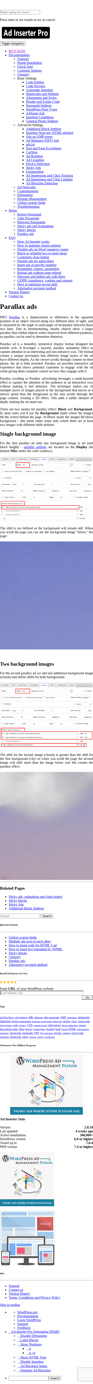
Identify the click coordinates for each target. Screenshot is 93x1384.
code (15, 1025)
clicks (74, 1021)
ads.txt (30, 144)
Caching (31, 152)
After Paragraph (28, 218)
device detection (70, 1025)
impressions (83, 1029)
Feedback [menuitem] (23, 1328)
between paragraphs (42, 1021)
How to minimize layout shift (37, 284)
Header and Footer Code (43, 101)
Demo (13, 210)
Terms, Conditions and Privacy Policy (34, 1297)
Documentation (19, 55)
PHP (36, 1033)
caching (66, 1021)
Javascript (15, 1033)
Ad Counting (35, 160)
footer (29, 1029)
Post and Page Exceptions (43, 148)
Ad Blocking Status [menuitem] (33, 1366)
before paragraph (21, 1021)
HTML (72, 1029)
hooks (64, 1029)
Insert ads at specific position (36, 265)
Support (14, 1286)
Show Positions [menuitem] (31, 1344)
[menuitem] (51, 1378)
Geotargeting (35, 171)
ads (31, 1017)
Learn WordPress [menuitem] (29, 1320)
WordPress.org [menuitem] (27, 1312)
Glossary (23, 74)
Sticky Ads (33, 168)
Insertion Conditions (40, 117)
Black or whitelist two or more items (42, 253)
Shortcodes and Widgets (42, 94)
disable (82, 1025)
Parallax (14, 317)
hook (58, 1029)
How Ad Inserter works (33, 241)
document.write (9, 1029)
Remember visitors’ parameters (38, 269)
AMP (63, 1017)
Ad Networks (26, 187)
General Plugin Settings (42, 121)
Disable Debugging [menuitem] (33, 1336)
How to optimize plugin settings (39, 245)
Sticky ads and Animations (35, 226)
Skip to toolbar (10, 1305)
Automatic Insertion (39, 90)
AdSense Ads (35, 113)
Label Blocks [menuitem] (29, 1340)
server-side (77, 1033)
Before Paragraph (29, 214)
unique (32, 1037)
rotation (66, 1033)
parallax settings (35, 447)
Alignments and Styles (41, 98)
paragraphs (27, 1033)
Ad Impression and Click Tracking (49, 175)
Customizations (27, 191)
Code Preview (35, 86)
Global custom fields (31, 203)
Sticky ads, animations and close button (35, 896)
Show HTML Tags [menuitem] (33, 1357)
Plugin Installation (29, 63)
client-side (84, 1021)
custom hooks (40, 1025)
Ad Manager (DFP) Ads (42, 140)
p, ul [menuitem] (32, 1353)
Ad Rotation (34, 156)
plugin (58, 1033)
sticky (25, 1036)
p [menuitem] (30, 1348)
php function (46, 1033)
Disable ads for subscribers (35, 261)
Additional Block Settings (43, 129)
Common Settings (29, 70)
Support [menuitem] (22, 1324)
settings (4, 1036)
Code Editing (35, 82)
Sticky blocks (26, 230)
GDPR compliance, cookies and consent (44, 280)
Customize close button (33, 257)
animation (72, 1017)
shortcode (15, 1036)
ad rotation (21, 1017)
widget (40, 1037)
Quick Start (25, 66)
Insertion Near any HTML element (49, 133)
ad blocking (7, 1017)
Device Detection (38, 164)
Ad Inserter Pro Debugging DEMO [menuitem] (35, 1331)
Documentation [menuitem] (27, 1316)
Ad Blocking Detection (42, 183)
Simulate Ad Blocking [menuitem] (35, 1370)
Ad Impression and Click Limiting (49, 179)
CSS (30, 1025)
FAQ (12, 238)
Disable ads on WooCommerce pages (42, 249)
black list (57, 1021)
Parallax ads (25, 234)
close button (6, 1025)
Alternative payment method (36, 288)
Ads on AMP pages (39, 136)
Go (87, 997)
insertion (4, 1033)
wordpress (50, 1037)
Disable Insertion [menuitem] (31, 1361)
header (51, 1029)
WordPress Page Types (41, 109)
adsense (38, 1017)
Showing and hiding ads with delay (41, 276)
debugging (54, 1025)
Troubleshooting (28, 206)
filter (22, 1029)
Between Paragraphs (31, 222)
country (22, 1025)
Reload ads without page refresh (39, 273)
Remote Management (31, 199)
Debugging (25, 195)
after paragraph (51, 1017)
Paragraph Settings (38, 105)
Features (23, 59)
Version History (19, 292)
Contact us (16, 296)
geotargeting (39, 1029)
